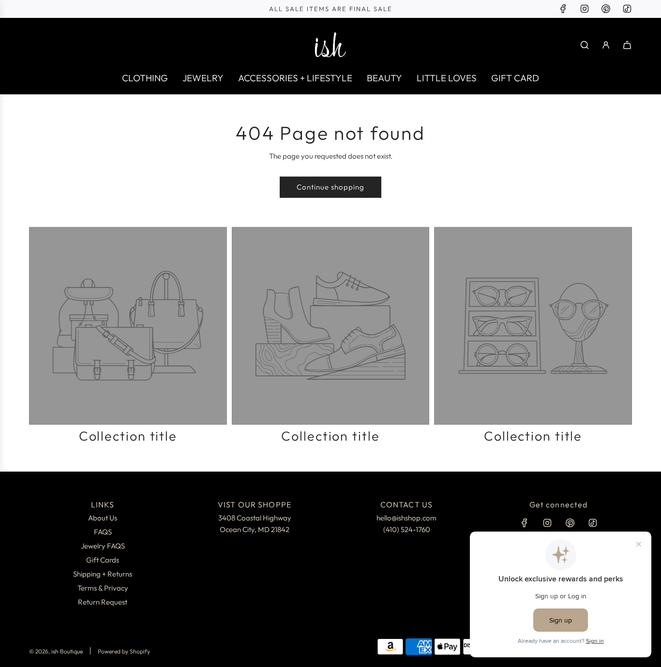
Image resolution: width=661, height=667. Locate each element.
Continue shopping (330, 187)
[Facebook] (563, 9)
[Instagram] (584, 9)
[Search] (584, 45)
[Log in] (605, 45)
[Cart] (627, 45)
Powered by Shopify (124, 651)
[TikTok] (627, 9)
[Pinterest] (605, 9)
